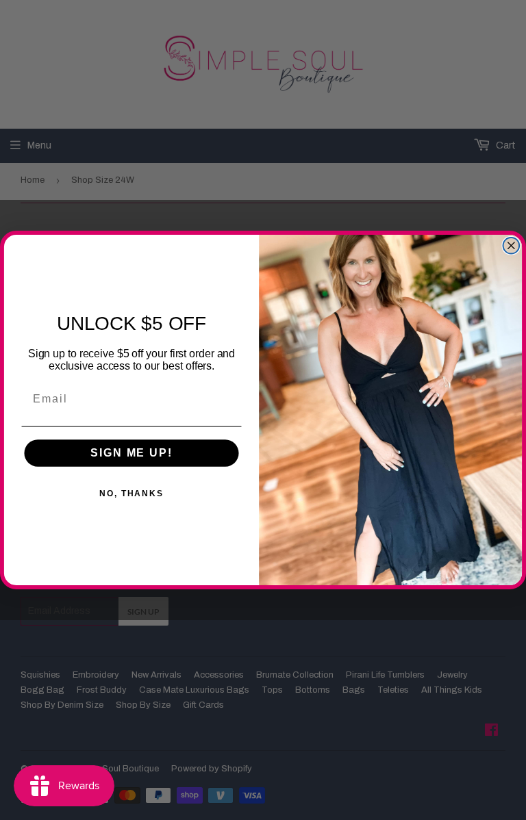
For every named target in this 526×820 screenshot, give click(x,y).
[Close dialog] (511, 246)
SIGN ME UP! (131, 453)
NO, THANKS (131, 494)
